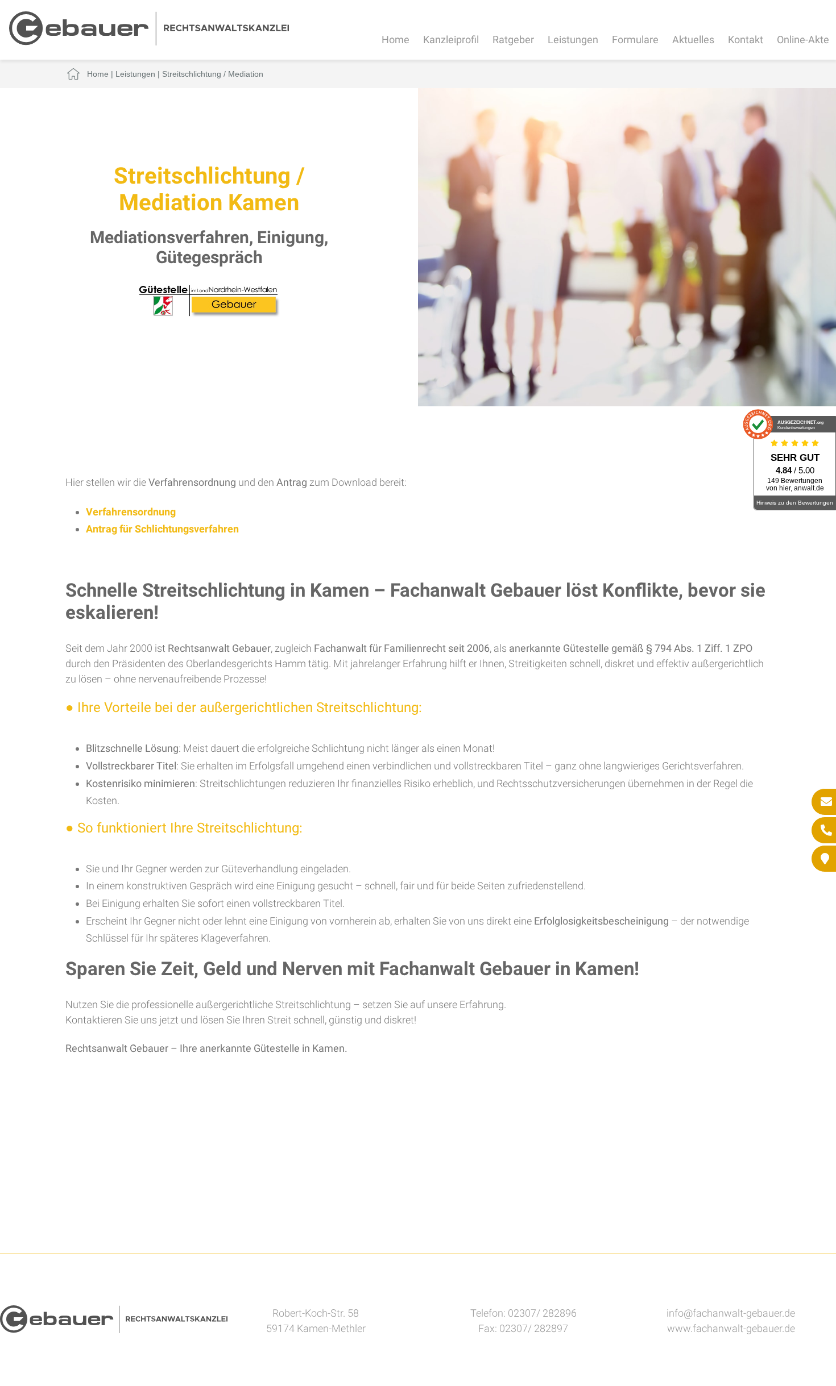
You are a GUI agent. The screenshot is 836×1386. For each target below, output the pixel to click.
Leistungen (573, 39)
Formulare (635, 39)
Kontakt (745, 39)
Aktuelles (693, 39)
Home (395, 39)
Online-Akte (803, 39)
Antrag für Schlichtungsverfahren (162, 529)
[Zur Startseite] (149, 42)
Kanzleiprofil (451, 39)
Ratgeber (513, 39)
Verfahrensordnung (131, 512)
